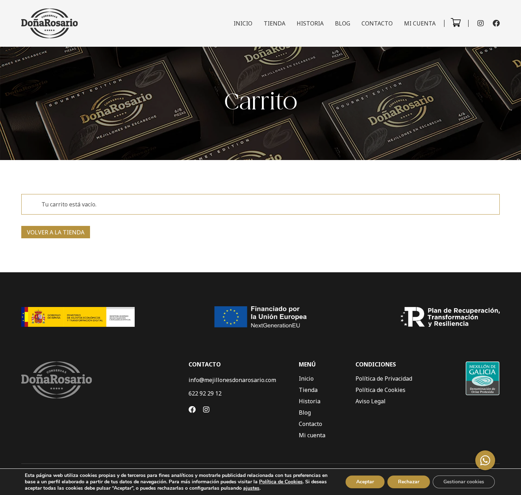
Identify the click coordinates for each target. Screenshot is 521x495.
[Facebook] (496, 23)
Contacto (377, 23)
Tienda (274, 23)
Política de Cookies (380, 390)
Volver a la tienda (55, 232)
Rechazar (408, 481)
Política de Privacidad (383, 378)
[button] (485, 460)
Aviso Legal (370, 401)
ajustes (251, 488)
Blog (342, 23)
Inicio (243, 23)
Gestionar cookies (463, 481)
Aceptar (365, 481)
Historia (310, 23)
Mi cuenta (420, 23)
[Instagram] (480, 23)
